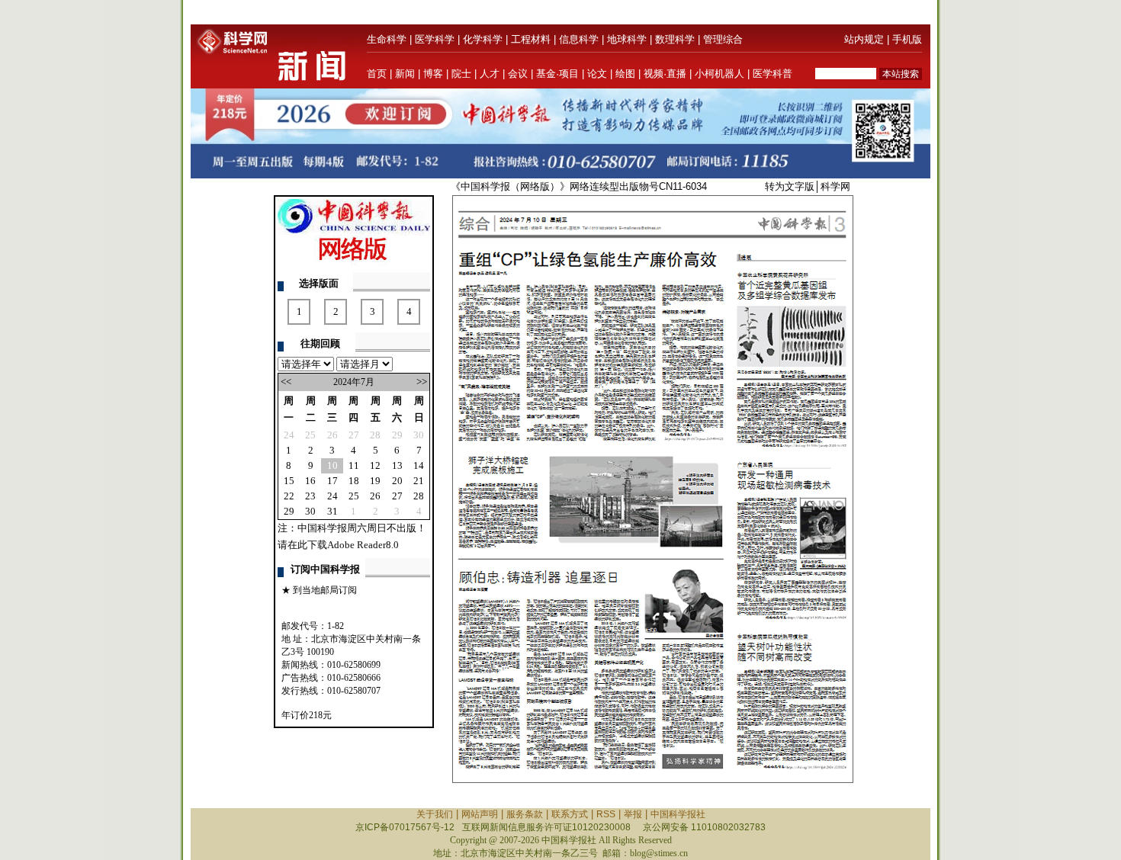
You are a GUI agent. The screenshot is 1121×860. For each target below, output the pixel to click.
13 (397, 465)
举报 (633, 814)
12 (375, 465)
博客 (433, 73)
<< (286, 381)
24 (289, 435)
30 (418, 435)
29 (397, 435)
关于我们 (434, 814)
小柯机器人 (719, 73)
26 (332, 435)
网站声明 (479, 814)
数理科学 (675, 39)
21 (418, 480)
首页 (377, 73)
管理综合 (723, 39)
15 (289, 480)
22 (289, 496)
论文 (597, 73)
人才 (489, 73)
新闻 (405, 73)
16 (310, 480)
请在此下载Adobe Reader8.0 (338, 544)
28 (375, 435)
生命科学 (386, 39)
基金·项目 (557, 73)
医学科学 (435, 39)
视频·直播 (665, 73)
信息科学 (579, 39)
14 (418, 465)
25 (310, 435)
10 (332, 465)
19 (375, 480)
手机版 (907, 39)
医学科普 (772, 73)
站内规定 (864, 39)
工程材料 (531, 39)
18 (354, 480)
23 (310, 496)
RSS (605, 814)
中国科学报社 (677, 814)
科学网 (835, 186)
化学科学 (483, 39)
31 (332, 511)
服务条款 (524, 814)
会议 (518, 73)
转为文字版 (789, 186)
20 (397, 480)
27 (354, 435)
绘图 (625, 73)
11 (354, 465)
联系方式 (569, 814)
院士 (461, 73)
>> (421, 381)
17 (332, 480)
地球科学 (627, 39)
